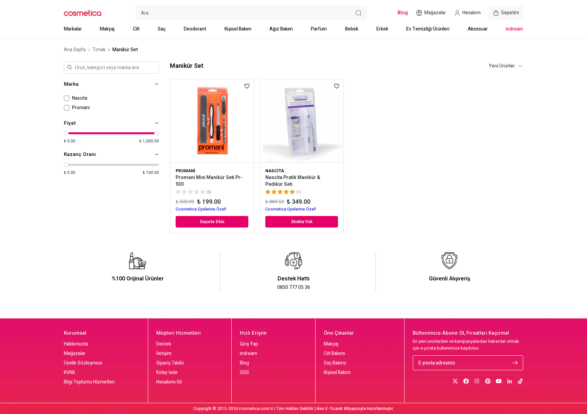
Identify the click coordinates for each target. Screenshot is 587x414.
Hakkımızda (76, 344)
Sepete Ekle (212, 221)
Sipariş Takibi (170, 363)
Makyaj (107, 29)
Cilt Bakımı (334, 353)
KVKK (69, 372)
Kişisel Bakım (238, 29)
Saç (162, 29)
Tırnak (99, 49)
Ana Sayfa (75, 49)
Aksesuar (478, 29)
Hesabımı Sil (169, 382)
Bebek (351, 29)
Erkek (382, 29)
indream (514, 29)
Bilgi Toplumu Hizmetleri (89, 382)
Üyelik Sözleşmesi (83, 363)
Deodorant (195, 29)
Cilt (136, 29)
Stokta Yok (302, 221)
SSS (244, 372)
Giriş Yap (249, 344)
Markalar (73, 29)
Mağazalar (75, 353)
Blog (244, 363)
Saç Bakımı (335, 363)
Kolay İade (167, 372)
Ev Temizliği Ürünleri (427, 29)
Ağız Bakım (281, 29)
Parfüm (319, 29)
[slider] (66, 133)
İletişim (164, 353)
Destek (163, 344)
